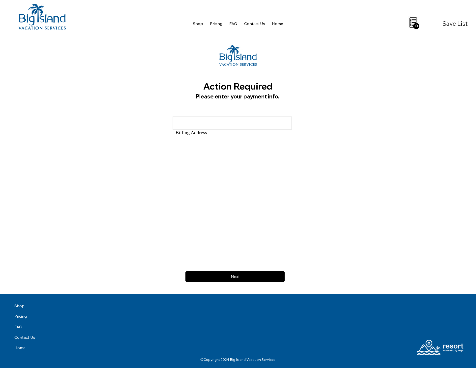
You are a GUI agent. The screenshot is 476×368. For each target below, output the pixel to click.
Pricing (20, 316)
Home (20, 347)
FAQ (18, 326)
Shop (19, 305)
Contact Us (24, 337)
